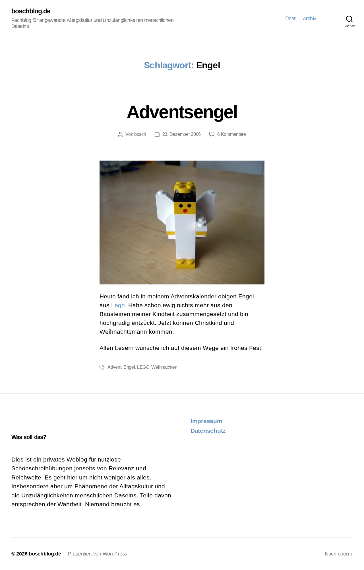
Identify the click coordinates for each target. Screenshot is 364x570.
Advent (114, 367)
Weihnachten (164, 367)
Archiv (309, 18)
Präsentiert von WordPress (97, 554)
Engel (129, 367)
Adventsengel (182, 112)
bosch (140, 134)
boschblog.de (31, 11)
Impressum (206, 421)
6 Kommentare (231, 134)
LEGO (143, 367)
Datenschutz (208, 430)
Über (290, 18)
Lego (118, 305)
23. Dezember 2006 (181, 134)
